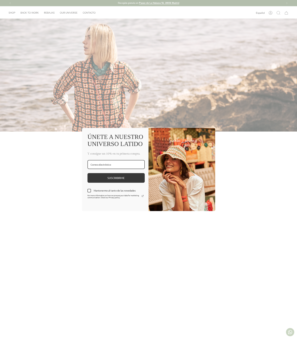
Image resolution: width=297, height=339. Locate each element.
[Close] (211, 132)
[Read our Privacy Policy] (143, 196)
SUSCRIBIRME (116, 177)
